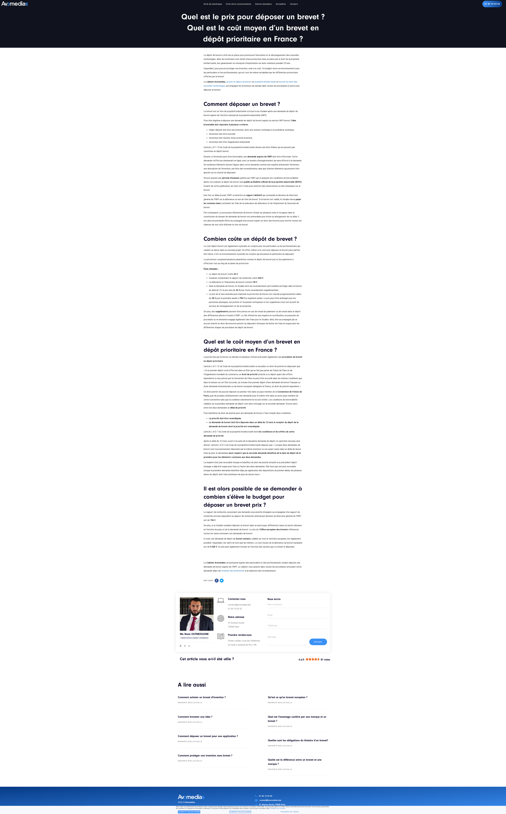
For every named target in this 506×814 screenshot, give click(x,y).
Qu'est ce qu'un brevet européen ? (287, 697)
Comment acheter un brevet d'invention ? (202, 697)
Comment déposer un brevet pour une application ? (208, 736)
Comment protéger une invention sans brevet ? (205, 755)
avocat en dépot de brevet (238, 82)
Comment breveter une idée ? (195, 716)
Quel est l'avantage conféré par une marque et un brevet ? (297, 719)
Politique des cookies (277, 808)
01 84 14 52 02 (265, 796)
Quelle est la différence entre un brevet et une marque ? (295, 761)
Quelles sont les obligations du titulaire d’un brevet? (298, 740)
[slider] (313, 659)
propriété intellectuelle (265, 82)
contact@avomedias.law (270, 800)
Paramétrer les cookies (290, 812)
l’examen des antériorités (233, 571)
